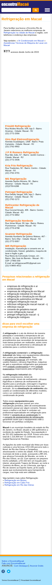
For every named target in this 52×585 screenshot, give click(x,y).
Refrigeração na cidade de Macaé (19, 32)
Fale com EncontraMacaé (13, 563)
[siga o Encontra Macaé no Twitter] (8, 572)
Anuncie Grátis (36, 566)
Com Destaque (21, 566)
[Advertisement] (26, 86)
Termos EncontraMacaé (10, 580)
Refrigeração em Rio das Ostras (19, 485)
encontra (15, 4)
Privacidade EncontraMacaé (31, 580)
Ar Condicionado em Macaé (31, 40)
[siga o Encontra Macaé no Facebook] (3, 572)
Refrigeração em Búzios (15, 480)
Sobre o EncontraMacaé (13, 561)
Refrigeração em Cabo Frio (16, 482)
